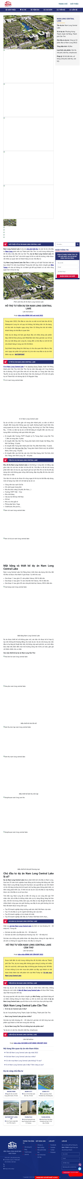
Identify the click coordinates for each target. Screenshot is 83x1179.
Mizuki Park (11, 1091)
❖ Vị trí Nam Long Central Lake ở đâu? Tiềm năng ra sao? (24, 1065)
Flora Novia (46, 1117)
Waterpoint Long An (11, 1118)
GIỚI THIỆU (74, 4)
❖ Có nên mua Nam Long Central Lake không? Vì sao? (23, 1061)
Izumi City (45, 1091)
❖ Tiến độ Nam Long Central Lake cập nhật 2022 (21, 1053)
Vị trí (24, 10)
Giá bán (49, 10)
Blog (25, 1149)
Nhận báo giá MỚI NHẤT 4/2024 (47, 1177)
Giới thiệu (11, 10)
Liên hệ (74, 10)
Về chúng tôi (28, 1147)
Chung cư (40, 1145)
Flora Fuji (28, 1117)
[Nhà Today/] (8, 4)
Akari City (28, 1091)
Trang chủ (63, 4)
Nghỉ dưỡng (40, 1147)
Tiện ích (36, 10)
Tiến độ (62, 10)
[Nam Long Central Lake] (11, 1082)
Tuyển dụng (27, 1152)
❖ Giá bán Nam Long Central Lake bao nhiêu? (20, 1057)
